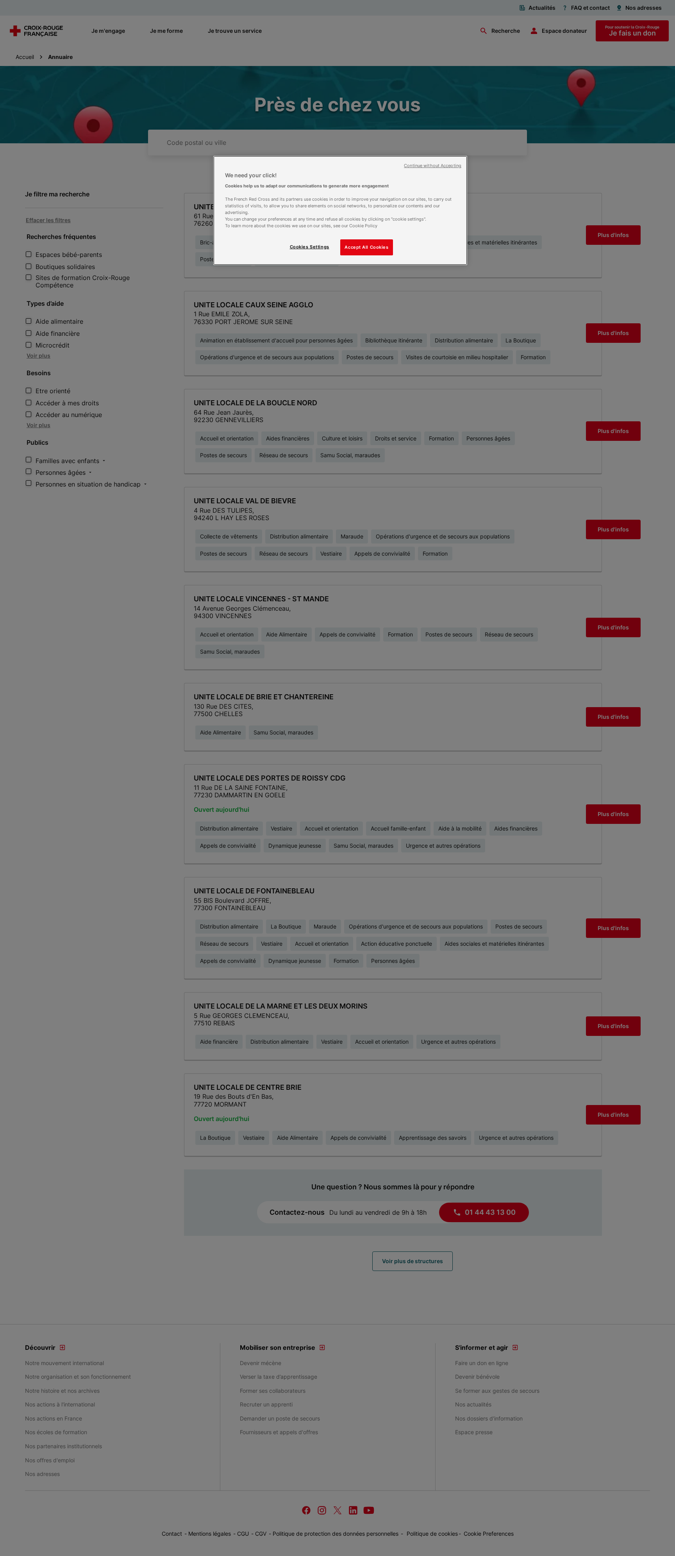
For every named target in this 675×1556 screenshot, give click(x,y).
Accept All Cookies (366, 247)
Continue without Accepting (432, 165)
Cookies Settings (309, 247)
